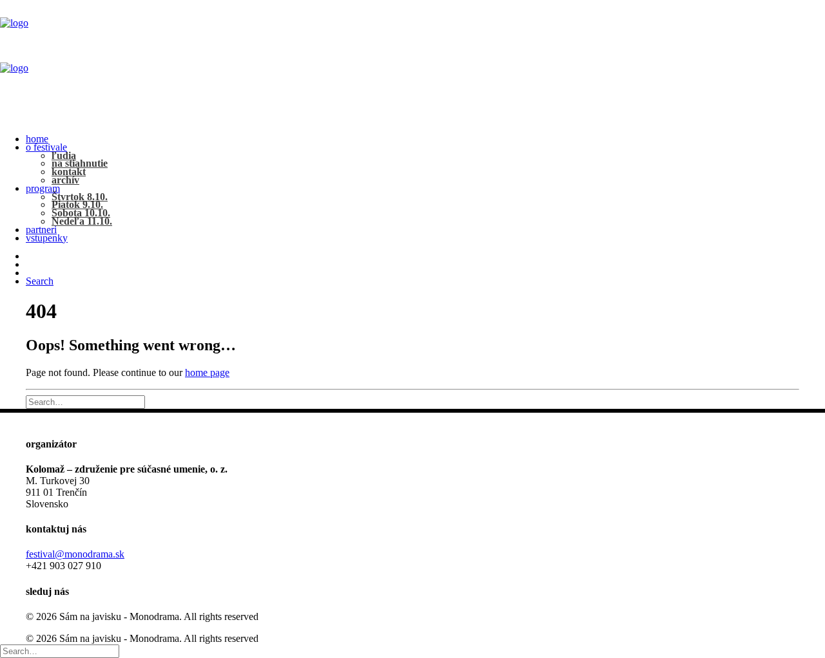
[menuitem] (425, 139)
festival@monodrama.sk (75, 554)
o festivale (46, 147)
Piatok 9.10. (77, 204)
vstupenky (47, 237)
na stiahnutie (80, 163)
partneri (41, 229)
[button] (39, 281)
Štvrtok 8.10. (80, 196)
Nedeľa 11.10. (82, 221)
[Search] (85, 401)
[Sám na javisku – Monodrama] (412, 62)
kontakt (69, 171)
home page (207, 372)
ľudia (64, 155)
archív (65, 179)
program (43, 188)
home (37, 138)
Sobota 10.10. (81, 212)
